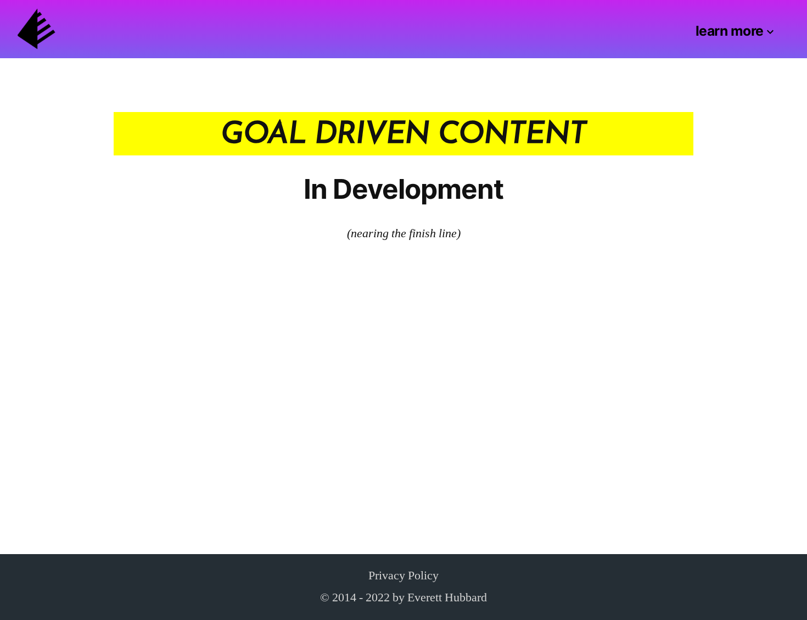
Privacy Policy (403, 575)
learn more (730, 31)
